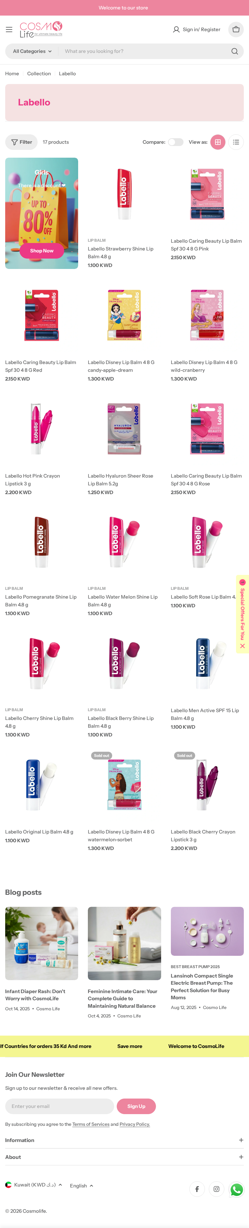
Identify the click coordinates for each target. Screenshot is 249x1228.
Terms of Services (91, 1124)
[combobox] (124, 51)
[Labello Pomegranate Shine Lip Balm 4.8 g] (41, 542)
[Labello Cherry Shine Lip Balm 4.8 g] (41, 663)
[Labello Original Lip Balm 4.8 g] (41, 784)
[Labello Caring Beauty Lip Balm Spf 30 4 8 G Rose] (207, 428)
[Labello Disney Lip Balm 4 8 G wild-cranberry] (207, 315)
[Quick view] (152, 172)
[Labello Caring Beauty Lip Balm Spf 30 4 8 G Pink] (207, 194)
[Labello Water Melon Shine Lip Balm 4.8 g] (124, 542)
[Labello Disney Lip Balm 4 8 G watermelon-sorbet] (124, 784)
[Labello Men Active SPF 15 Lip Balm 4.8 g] (207, 663)
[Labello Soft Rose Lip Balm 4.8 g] (207, 542)
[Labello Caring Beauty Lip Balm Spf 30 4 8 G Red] (41, 315)
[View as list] (236, 142)
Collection (39, 73)
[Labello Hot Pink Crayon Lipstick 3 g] (41, 428)
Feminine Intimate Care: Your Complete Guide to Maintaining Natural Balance (122, 998)
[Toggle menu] (9, 29)
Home (12, 73)
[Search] (235, 51)
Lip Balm (97, 240)
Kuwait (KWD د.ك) (35, 1185)
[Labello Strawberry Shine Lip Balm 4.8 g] (124, 194)
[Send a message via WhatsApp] (237, 1190)
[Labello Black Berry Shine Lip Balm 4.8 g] (124, 663)
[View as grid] (218, 142)
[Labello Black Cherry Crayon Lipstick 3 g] (207, 784)
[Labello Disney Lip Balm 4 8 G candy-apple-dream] (124, 315)
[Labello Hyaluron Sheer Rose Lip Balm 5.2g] (124, 428)
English (78, 1186)
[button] (242, 614)
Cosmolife (34, 1211)
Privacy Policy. (135, 1124)
